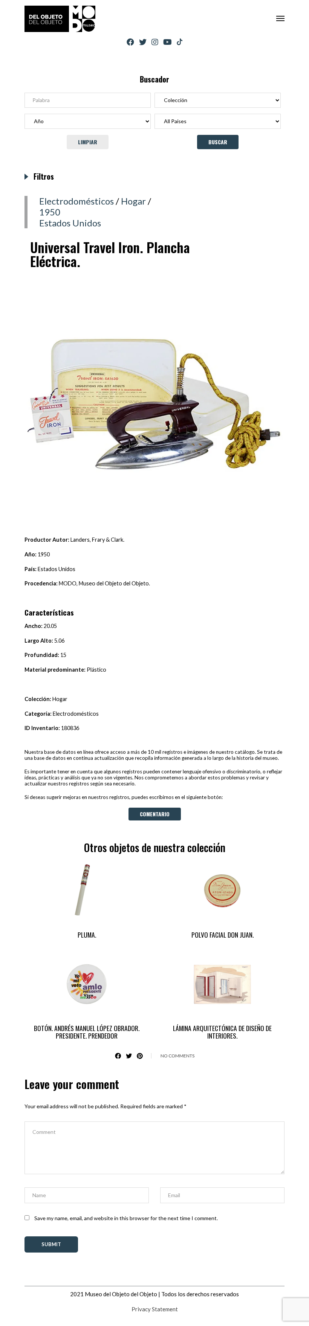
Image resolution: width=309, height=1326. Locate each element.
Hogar (133, 201)
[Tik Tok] (179, 42)
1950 (49, 211)
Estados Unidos (70, 222)
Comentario (155, 814)
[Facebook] (130, 42)
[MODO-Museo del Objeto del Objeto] (59, 19)
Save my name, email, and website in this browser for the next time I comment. (126, 1218)
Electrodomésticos (76, 201)
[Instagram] (154, 42)
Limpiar (87, 142)
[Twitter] (143, 42)
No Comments (177, 1056)
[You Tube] (167, 42)
